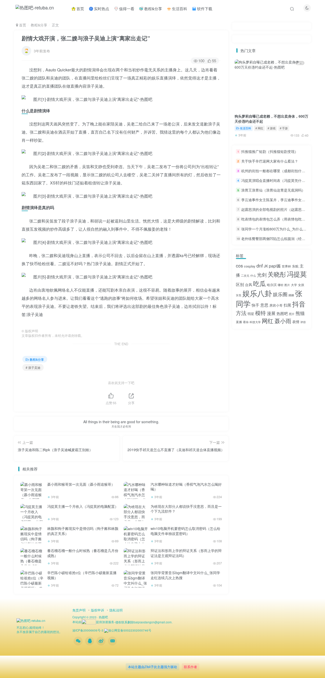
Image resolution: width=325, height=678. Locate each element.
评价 (303, 322)
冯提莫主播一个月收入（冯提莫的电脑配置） (82, 506)
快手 (255, 305)
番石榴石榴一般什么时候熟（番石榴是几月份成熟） (82, 553)
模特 (260, 313)
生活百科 (179, 8)
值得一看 (126, 8)
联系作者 (190, 666)
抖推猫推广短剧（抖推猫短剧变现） (269, 151)
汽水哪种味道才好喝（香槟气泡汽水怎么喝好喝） (186, 487)
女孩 (301, 284)
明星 (251, 313)
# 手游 (284, 128)
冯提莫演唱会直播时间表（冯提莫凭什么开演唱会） (282, 180)
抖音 (298, 303)
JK (266, 266)
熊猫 (300, 313)
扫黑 (287, 305)
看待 (246, 322)
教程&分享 (152, 8)
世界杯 (286, 266)
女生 (238, 295)
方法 (241, 313)
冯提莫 (297, 273)
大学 (294, 284)
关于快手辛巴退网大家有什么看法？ (269, 161)
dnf (259, 265)
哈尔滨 (272, 284)
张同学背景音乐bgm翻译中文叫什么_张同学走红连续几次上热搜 (185, 575)
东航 (295, 266)
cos (239, 265)
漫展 (271, 313)
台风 (248, 284)
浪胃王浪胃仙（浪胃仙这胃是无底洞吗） (273, 190)
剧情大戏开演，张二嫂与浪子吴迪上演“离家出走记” (86, 38)
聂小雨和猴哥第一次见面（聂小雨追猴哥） (81, 484)
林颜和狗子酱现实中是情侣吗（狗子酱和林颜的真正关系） (82, 531)
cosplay (249, 266)
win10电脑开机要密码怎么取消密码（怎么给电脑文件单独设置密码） (185, 531)
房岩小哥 (276, 305)
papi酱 (275, 266)
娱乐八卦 (257, 293)
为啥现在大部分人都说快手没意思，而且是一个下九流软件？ (186, 509)
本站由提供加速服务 (93, 622)
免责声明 (79, 610)
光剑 (262, 274)
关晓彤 (277, 274)
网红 (267, 321)
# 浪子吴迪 (33, 367)
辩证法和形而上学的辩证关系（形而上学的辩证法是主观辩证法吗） (186, 553)
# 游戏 (271, 128)
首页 (79, 8)
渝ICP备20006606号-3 (87, 630)
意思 (264, 305)
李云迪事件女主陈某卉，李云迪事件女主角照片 (278, 199)
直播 (239, 322)
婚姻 (291, 295)
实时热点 (101, 8)
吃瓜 (259, 283)
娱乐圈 (280, 294)
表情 (295, 321)
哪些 (280, 285)
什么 (253, 275)
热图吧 (282, 313)
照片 (292, 314)
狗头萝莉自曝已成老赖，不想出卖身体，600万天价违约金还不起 (271, 119)
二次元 (245, 275)
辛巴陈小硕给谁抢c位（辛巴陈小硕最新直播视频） (82, 575)
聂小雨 (282, 321)
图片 (287, 285)
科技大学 (255, 322)
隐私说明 (116, 610)
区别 (240, 284)
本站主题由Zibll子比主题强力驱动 (152, 666)
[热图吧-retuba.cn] (31, 620)
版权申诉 (97, 610)
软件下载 (204, 8)
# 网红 (259, 128)
